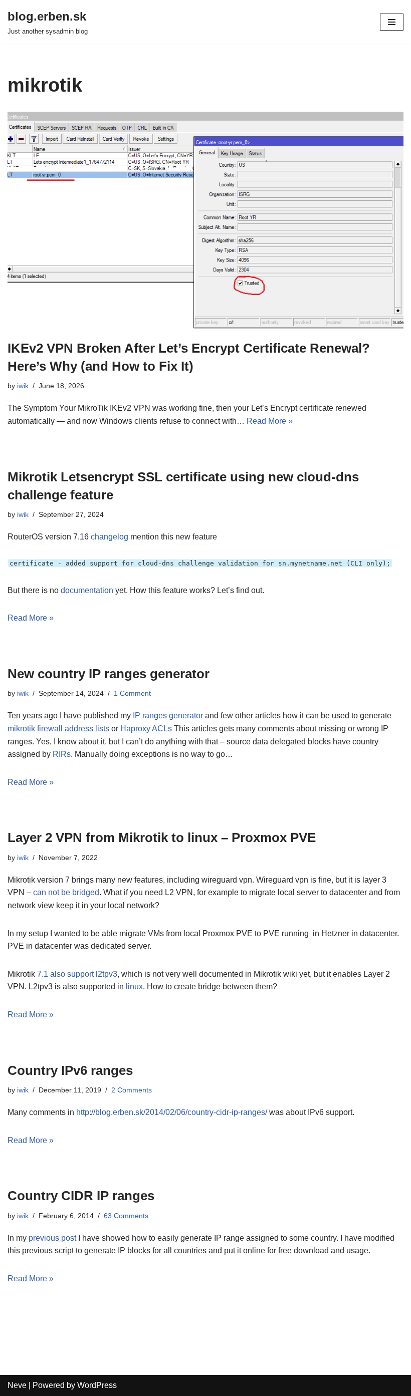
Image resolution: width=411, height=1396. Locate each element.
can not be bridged (66, 892)
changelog (109, 536)
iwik (23, 386)
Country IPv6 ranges (70, 1070)
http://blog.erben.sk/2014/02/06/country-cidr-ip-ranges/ (171, 1112)
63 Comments (126, 1216)
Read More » (270, 421)
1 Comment (132, 693)
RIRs (62, 754)
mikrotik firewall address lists (58, 728)
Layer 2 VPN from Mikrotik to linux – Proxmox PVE (162, 837)
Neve (17, 1385)
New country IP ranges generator (109, 673)
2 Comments (131, 1090)
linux (134, 986)
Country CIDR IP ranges (81, 1195)
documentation (88, 590)
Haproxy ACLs (146, 728)
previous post (52, 1238)
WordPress (97, 1385)
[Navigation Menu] (391, 22)
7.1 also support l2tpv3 (77, 974)
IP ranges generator (168, 715)
